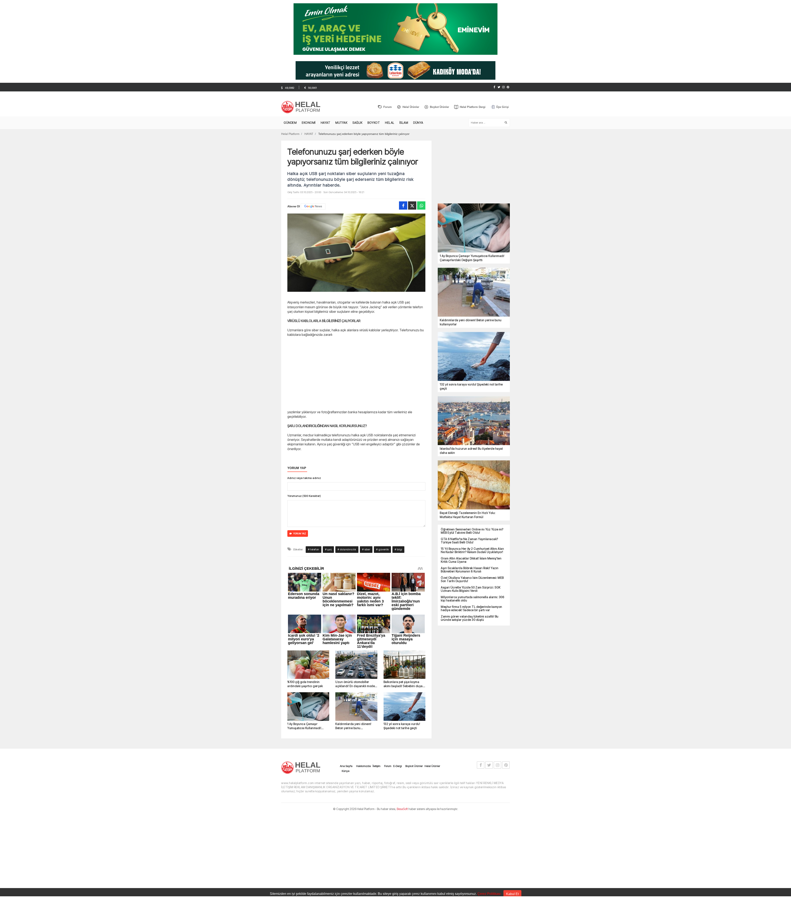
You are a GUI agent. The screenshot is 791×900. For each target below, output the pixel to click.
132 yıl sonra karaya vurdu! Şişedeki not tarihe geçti (402, 726)
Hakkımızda (363, 766)
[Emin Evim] (395, 28)
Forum (387, 766)
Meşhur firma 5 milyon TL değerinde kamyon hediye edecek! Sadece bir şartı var (471, 608)
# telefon (313, 549)
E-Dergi (397, 766)
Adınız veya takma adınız (304, 478)
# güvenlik (382, 549)
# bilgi (398, 549)
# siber (366, 549)
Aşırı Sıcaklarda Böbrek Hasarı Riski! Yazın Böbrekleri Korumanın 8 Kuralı (469, 569)
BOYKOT (373, 122)
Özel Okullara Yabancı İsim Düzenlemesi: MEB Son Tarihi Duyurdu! (472, 579)
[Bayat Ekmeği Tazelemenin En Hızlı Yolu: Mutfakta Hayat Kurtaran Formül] (474, 485)
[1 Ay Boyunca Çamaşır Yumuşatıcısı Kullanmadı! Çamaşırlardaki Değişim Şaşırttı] (308, 707)
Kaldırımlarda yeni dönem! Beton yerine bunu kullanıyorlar (353, 726)
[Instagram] (503, 87)
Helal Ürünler (432, 766)
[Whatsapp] (421, 205)
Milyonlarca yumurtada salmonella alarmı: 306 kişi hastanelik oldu (472, 598)
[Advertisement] (259, 106)
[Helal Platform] (302, 107)
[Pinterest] (508, 87)
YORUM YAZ (299, 533)
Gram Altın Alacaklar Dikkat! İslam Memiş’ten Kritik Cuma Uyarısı (471, 560)
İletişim (376, 766)
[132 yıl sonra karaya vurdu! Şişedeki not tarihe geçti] (404, 707)
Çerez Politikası (489, 893)
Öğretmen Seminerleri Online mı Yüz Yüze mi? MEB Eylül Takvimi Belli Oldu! (472, 531)
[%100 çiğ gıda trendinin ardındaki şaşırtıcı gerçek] (308, 665)
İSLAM (403, 122)
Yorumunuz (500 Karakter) (304, 495)
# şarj (328, 549)
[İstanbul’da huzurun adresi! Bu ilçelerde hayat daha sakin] (474, 420)
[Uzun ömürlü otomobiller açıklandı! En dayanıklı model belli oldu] (356, 665)
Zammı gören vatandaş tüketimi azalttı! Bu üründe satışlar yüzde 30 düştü (469, 618)
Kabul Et (512, 894)
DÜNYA (418, 122)
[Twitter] (499, 87)
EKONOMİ (309, 122)
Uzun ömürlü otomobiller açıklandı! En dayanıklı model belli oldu (355, 684)
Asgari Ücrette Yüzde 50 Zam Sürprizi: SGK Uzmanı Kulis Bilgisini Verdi (471, 589)
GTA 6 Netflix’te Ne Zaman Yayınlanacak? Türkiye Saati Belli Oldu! (469, 540)
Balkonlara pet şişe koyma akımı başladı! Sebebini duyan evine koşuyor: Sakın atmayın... (404, 684)
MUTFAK (341, 122)
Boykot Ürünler (414, 766)
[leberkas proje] (395, 70)
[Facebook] (494, 87)
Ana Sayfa (346, 766)
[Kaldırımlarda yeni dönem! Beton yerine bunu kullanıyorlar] (356, 707)
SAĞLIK (357, 122)
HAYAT (325, 122)
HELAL (389, 122)
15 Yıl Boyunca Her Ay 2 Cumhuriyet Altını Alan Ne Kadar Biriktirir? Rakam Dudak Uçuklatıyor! (472, 550)
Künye (345, 771)
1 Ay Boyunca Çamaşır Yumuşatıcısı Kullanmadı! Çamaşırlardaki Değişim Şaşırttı (304, 726)
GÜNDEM (290, 122)
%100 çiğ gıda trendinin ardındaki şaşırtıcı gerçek (305, 684)
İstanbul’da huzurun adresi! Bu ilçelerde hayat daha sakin (471, 450)
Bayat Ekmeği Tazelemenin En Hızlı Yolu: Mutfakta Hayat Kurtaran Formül (468, 515)
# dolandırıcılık (347, 549)
